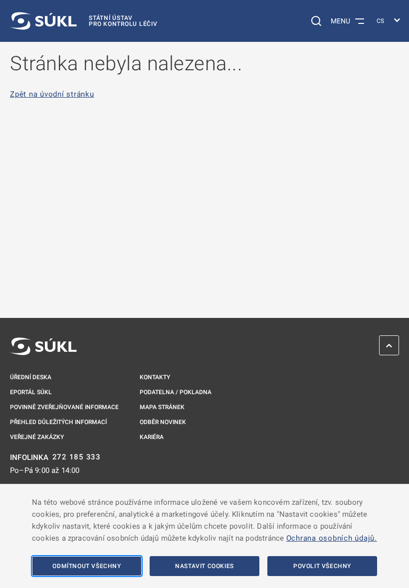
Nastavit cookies (204, 566)
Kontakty (155, 377)
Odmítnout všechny (86, 566)
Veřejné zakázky (37, 437)
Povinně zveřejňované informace (64, 407)
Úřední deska (30, 377)
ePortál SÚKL (31, 392)
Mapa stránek (162, 407)
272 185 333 (76, 457)
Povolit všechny (322, 566)
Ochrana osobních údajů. (331, 538)
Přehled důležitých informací (58, 422)
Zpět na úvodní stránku (52, 94)
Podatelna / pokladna (175, 392)
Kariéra (152, 437)
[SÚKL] (43, 346)
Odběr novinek (163, 422)
